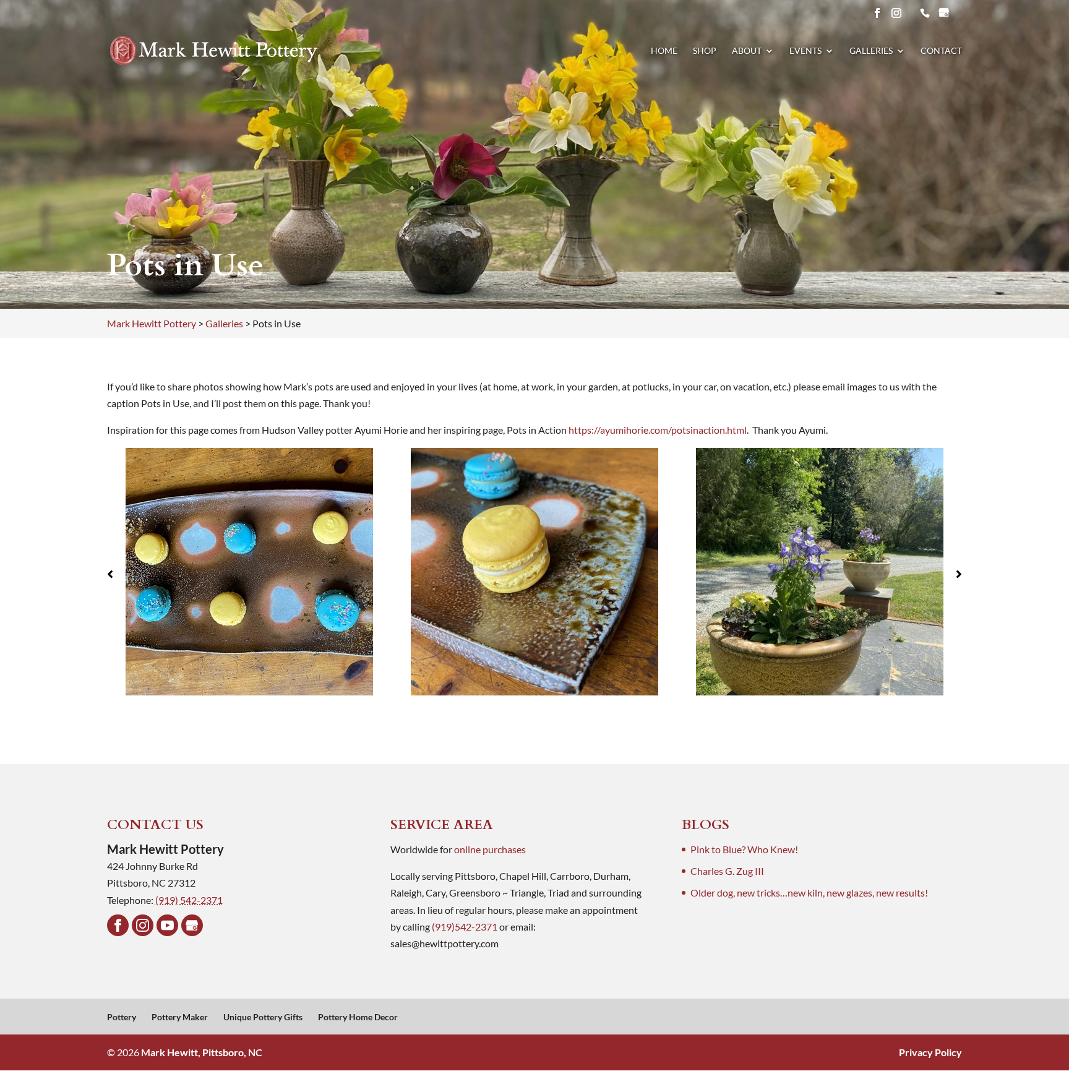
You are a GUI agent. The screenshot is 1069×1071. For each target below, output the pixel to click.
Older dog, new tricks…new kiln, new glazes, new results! (809, 892)
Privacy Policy (930, 1052)
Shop (704, 51)
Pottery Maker (180, 1017)
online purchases (490, 849)
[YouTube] (167, 925)
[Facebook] (118, 925)
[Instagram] (142, 925)
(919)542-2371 (464, 926)
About (747, 51)
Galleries (871, 51)
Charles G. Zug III (727, 871)
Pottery (121, 1017)
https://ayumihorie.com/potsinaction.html (658, 430)
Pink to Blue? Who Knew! (744, 849)
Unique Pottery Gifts (263, 1017)
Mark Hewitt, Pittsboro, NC (201, 1052)
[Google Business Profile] (192, 925)
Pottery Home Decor (358, 1017)
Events (805, 51)
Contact (941, 51)
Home (664, 51)
